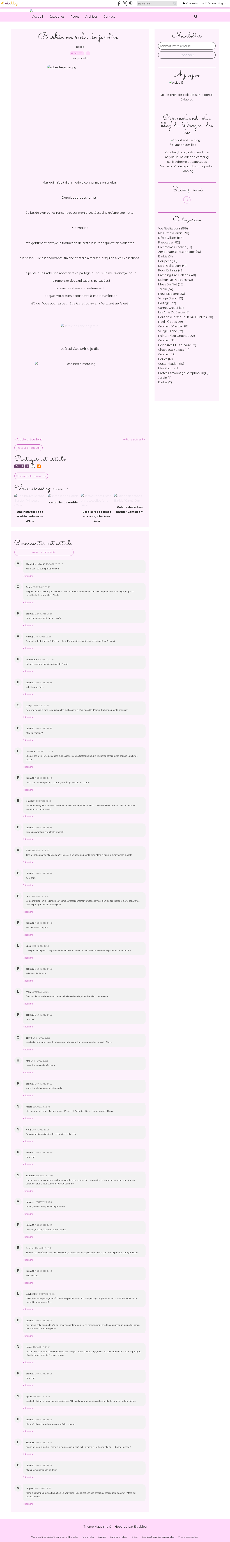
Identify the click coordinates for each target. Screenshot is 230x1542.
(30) (185, 317)
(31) (171, 307)
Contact (109, 16)
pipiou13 (189, 166)
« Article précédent (28, 439)
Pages (74, 16)
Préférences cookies (188, 1537)
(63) (175, 247)
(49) (173, 265)
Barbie (80, 46)
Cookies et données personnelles (158, 1537)
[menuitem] (38, 17)
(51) (165, 256)
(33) (171, 293)
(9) (168, 368)
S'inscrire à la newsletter (31, 476)
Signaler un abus (119, 1537)
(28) (173, 326)
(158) (171, 238)
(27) (170, 331)
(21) (166, 340)
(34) (165, 289)
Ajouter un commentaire (44, 552)
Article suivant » (134, 439)
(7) (164, 377)
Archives (91, 16)
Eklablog (140, 1526)
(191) (173, 233)
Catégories (56, 16)
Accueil (37, 16)
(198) (173, 228)
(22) (176, 335)
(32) (170, 298)
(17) (177, 345)
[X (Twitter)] (125, 3)
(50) (167, 261)
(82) (169, 242)
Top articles (88, 1537)
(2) (165, 382)
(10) (171, 363)
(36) (170, 284)
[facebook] (119, 3)
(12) (166, 354)
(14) (173, 349)
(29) (170, 321)
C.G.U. (134, 1537)
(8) (184, 373)
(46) (170, 270)
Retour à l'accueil (28, 447)
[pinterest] (130, 3)
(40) (177, 275)
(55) (179, 252)
